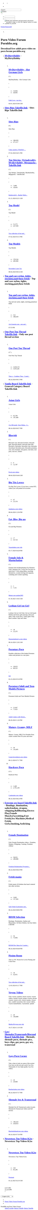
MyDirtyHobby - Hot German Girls (19, 70)
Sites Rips (13, 121)
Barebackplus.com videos (16, 1089)
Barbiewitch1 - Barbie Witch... (18, 195)
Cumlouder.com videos (16, 795)
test (10, 676)
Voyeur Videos (16, 992)
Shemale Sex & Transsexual (22, 1099)
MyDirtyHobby (12, 55)
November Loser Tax (15, 268)
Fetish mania (15, 877)
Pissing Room (15, 955)
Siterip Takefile (28, 1208)
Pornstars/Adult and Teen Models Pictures (21, 687)
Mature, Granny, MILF (20, 727)
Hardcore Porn (16, 767)
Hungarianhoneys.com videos (18, 639)
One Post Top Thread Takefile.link (15, 333)
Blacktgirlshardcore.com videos (18, 1131)
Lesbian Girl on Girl (19, 605)
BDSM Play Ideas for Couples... (19, 945)
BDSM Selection (17, 917)
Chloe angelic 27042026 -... (17, 150)
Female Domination (18, 835)
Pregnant (11, 1177)
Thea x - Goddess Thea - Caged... (19, 376)
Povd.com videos (14, 472)
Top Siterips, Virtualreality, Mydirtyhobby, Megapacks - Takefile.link (23, 163)
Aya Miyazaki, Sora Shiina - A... (19, 425)
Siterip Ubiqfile (18, 1208)
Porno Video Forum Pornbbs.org (15, 1201)
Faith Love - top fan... (15, 100)
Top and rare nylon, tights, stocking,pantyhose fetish (18, 277)
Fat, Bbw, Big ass (17, 519)
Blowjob (13, 435)
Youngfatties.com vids (15, 547)
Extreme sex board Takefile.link (21, 803)
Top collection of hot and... (17, 233)
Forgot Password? (6, 27)
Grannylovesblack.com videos (18, 757)
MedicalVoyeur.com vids (16, 1024)
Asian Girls (14, 400)
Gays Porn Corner (18, 1056)
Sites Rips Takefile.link (16, 107)
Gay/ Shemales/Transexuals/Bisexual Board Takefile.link (20, 1034)
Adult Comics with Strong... (17, 717)
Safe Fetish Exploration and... (18, 907)
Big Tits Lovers (16, 482)
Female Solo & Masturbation (16, 559)
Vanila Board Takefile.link (18, 383)
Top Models (14, 244)
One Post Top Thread (19, 348)
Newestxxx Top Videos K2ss (18, 1138)
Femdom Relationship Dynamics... (19, 866)
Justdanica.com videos (15, 509)
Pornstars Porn (16, 649)
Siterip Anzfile (9, 1208)
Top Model (14, 205)
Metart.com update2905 (16, 595)
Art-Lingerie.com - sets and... (18, 324)
